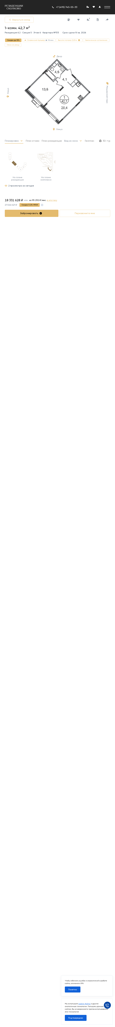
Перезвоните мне (85, 213)
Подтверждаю (75, 1018)
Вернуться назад (21, 20)
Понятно (72, 989)
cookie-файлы (84, 1004)
